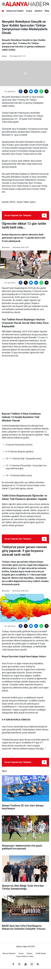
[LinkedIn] (36, 91)
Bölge (47, 11)
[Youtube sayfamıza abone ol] (25, 964)
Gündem (38, 11)
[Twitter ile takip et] (19, 964)
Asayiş (29, 11)
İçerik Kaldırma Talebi (24, 956)
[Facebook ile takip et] (13, 964)
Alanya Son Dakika (15, 11)
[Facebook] (21, 91)
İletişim (29, 953)
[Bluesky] (31, 91)
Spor (5, 56)
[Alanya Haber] (25, 4)
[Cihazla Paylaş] (47, 91)
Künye (21, 953)
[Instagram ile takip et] (32, 964)
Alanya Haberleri (9, 953)
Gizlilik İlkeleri (41, 953)
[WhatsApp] (41, 91)
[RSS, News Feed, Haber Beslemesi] (38, 964)
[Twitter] (26, 91)
